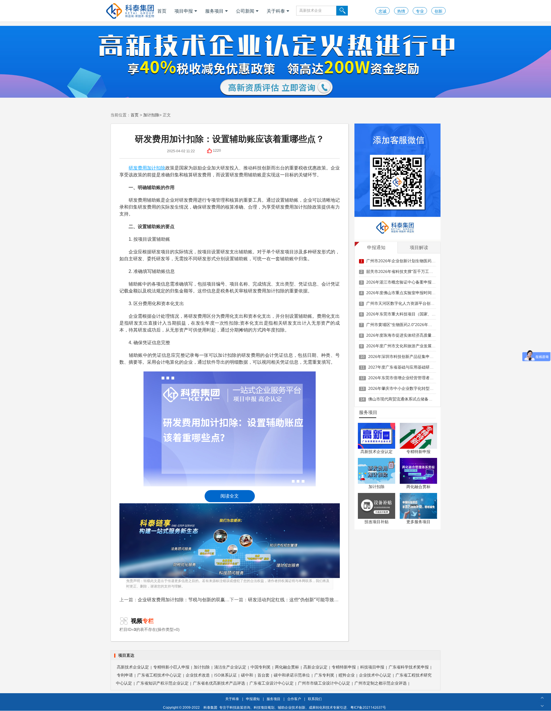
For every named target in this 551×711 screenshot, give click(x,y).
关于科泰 (276, 11)
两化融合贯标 (418, 486)
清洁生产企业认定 (230, 667)
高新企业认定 (315, 667)
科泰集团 (210, 707)
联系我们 (315, 698)
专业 (420, 11)
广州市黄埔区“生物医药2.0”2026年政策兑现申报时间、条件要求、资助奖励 (433, 324)
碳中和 (247, 675)
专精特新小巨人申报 (171, 667)
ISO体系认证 (225, 675)
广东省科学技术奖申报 (409, 667)
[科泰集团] (130, 11)
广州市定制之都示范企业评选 (380, 683)
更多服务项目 (418, 521)
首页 (161, 11)
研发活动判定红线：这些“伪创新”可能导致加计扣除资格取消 (309, 599)
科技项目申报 (372, 667)
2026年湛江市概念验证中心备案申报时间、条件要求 (413, 282)
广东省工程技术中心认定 (159, 675)
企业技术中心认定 (375, 675)
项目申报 (183, 11)
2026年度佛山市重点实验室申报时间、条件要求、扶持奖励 (419, 292)
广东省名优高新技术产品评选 (219, 683)
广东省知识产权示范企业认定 (162, 683)
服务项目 (214, 11)
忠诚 (383, 11)
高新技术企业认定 (376, 451)
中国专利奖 (261, 667)
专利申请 (125, 675)
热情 (401, 11)
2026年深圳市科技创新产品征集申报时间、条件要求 (415, 356)
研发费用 (138, 168)
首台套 (263, 675)
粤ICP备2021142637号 (368, 707)
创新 (438, 11)
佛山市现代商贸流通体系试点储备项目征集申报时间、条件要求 (424, 399)
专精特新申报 (418, 451)
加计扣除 (151, 114)
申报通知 (253, 698)
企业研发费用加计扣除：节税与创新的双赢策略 (186, 599)
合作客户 (294, 698)
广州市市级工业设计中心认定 (324, 683)
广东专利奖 (324, 675)
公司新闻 (245, 11)
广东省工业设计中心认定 (271, 683)
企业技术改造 (198, 675)
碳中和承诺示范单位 (292, 675)
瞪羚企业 (347, 675)
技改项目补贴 (376, 521)
